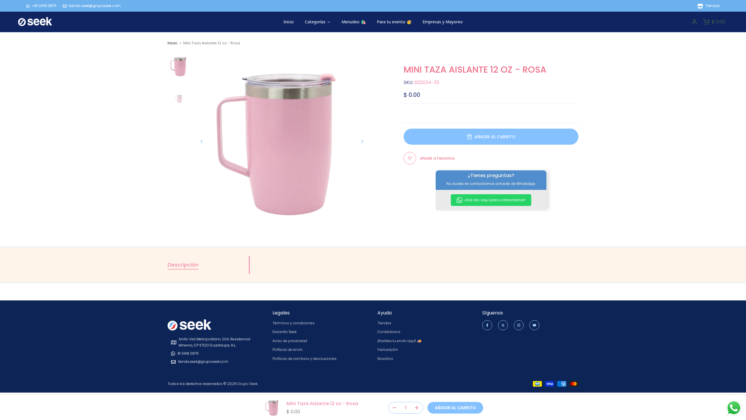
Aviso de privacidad (289, 340)
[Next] (357, 141)
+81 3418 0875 (44, 5)
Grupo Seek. (247, 383)
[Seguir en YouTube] (534, 325)
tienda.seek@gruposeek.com (95, 5)
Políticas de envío (287, 349)
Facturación (387, 349)
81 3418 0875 (188, 353)
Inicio (172, 43)
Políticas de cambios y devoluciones (304, 358)
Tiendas (712, 5)
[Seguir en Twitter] (503, 325)
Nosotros (385, 358)
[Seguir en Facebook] (487, 325)
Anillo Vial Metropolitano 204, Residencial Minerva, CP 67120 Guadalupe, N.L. (214, 342)
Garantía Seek (284, 331)
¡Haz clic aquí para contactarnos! (494, 199)
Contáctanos (388, 331)
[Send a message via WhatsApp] (734, 408)
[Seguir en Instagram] (519, 325)
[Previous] (206, 141)
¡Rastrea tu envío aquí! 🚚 (399, 340)
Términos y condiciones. (293, 323)
